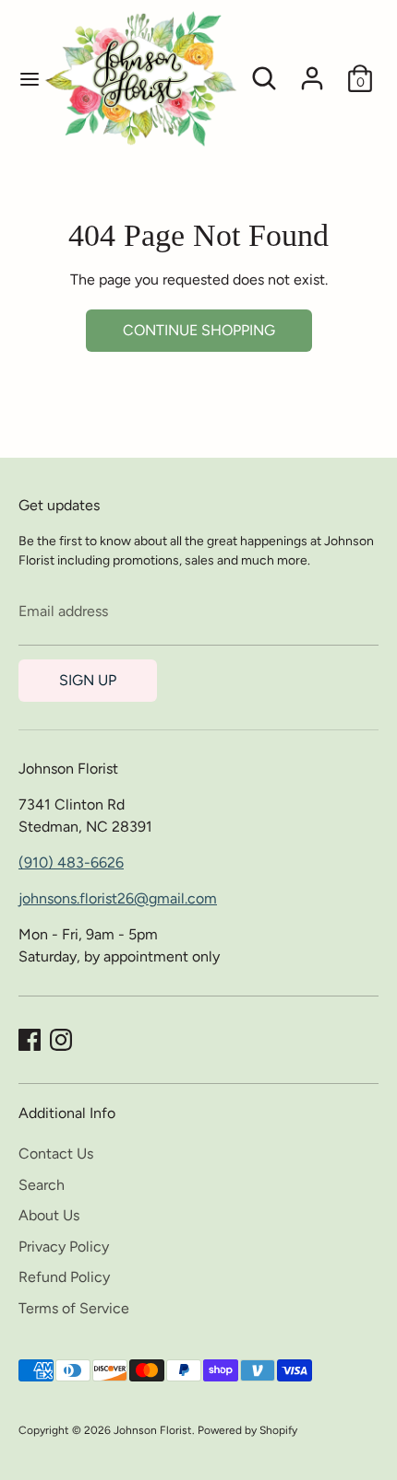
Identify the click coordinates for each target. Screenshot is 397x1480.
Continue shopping (199, 330)
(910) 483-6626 (71, 862)
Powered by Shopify (247, 1430)
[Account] (312, 70)
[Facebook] (29, 1040)
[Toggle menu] (21, 79)
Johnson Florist (153, 1430)
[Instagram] (61, 1040)
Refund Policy (64, 1277)
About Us (48, 1215)
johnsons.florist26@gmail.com (117, 898)
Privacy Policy (63, 1246)
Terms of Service (73, 1308)
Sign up (87, 680)
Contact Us (55, 1153)
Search (41, 1185)
